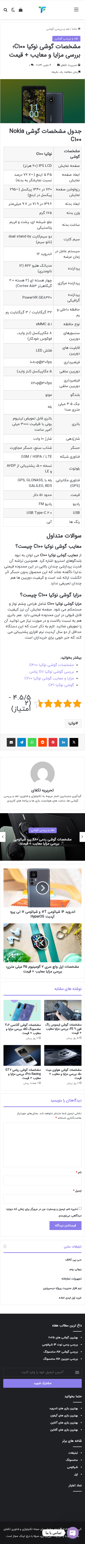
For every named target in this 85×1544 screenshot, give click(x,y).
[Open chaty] (73, 1533)
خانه (75, 29)
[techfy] (42, 9)
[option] (42, 837)
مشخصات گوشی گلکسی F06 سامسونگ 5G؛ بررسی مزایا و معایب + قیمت (23, 1029)
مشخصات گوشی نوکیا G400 (51, 665)
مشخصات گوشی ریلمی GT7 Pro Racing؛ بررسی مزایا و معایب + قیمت (23, 1074)
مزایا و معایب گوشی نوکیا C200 (49, 678)
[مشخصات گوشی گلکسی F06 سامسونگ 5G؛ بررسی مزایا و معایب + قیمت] (22, 1010)
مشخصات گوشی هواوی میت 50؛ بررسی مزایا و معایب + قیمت (64, 1074)
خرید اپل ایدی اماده (70, 1298)
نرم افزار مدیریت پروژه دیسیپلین (62, 1288)
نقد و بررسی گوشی (58, 29)
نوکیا (72, 723)
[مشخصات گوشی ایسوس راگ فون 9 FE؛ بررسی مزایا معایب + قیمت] (63, 1010)
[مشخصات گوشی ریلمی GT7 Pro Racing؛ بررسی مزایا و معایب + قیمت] (22, 1055)
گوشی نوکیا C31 (61, 685)
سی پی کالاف (73, 1260)
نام (79, 1172)
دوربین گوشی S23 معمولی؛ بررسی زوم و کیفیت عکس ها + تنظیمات (42, 841)
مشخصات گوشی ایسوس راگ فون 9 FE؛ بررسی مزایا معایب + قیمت (63, 1028)
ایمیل (77, 1191)
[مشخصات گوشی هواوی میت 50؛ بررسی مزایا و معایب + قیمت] (63, 1055)
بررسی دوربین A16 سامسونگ (60, 1359)
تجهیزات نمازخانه (71, 1279)
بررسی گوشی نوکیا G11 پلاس (51, 671)
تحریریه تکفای (69, 65)
